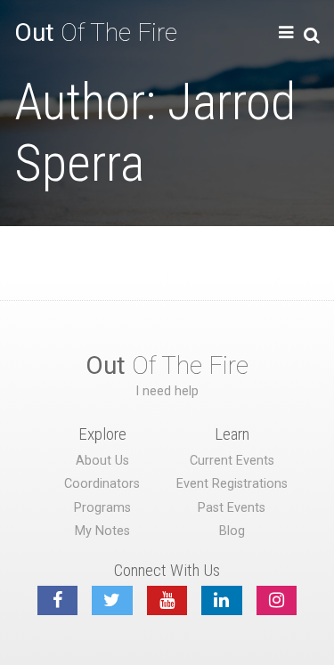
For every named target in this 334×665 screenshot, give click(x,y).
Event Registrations (232, 483)
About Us (102, 460)
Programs (102, 507)
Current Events (232, 460)
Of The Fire (95, 32)
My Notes (102, 531)
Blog (232, 531)
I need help (167, 391)
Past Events (231, 507)
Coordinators (102, 483)
